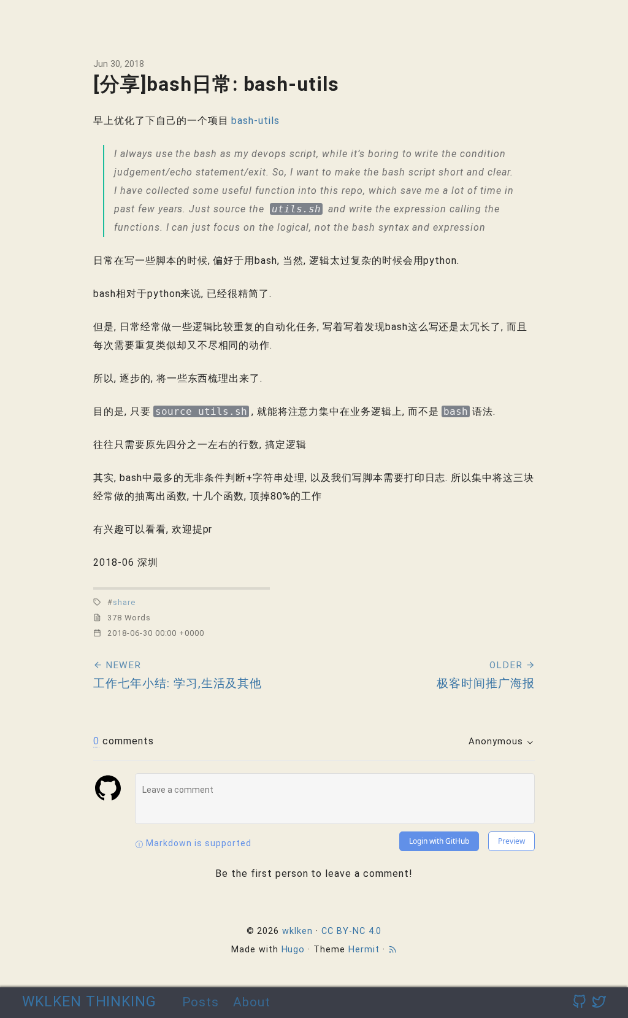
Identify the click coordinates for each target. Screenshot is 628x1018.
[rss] (392, 949)
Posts (201, 1001)
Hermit (364, 949)
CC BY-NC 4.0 (351, 931)
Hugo (293, 949)
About (251, 1001)
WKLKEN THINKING (89, 1001)
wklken (297, 931)
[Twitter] (599, 1002)
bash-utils (255, 120)
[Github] (579, 1002)
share (124, 602)
